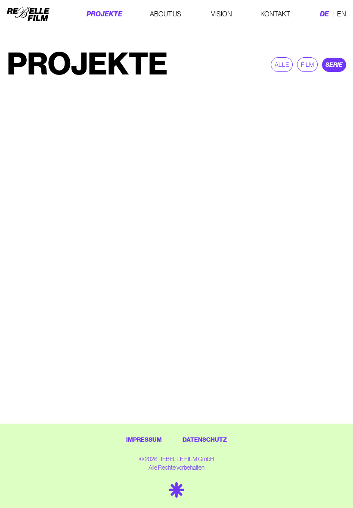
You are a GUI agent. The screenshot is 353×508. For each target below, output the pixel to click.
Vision (221, 14)
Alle (282, 64)
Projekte (104, 14)
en (341, 14)
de (324, 14)
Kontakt (275, 14)
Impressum (144, 439)
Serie (334, 64)
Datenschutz (205, 439)
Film (307, 64)
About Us (165, 14)
